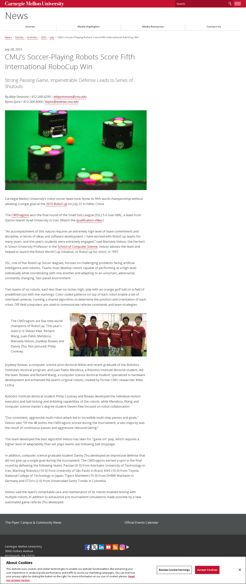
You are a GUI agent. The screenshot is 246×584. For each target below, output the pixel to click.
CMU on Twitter (94, 547)
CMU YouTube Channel (108, 547)
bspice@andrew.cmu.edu (62, 102)
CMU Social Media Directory (128, 547)
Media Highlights (89, 26)
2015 (44, 37)
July (52, 37)
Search (230, 3)
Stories (30, 26)
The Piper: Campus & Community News (33, 522)
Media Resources (153, 26)
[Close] (240, 570)
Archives (32, 37)
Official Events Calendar (141, 522)
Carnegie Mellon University (34, 4)
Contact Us (214, 26)
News (16, 15)
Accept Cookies (207, 570)
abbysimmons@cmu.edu (69, 97)
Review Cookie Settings (174, 570)
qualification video (89, 220)
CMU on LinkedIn (101, 547)
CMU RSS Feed (115, 547)
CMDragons (20, 215)
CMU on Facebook (88, 547)
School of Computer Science (78, 246)
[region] (123, 570)
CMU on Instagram (122, 547)
